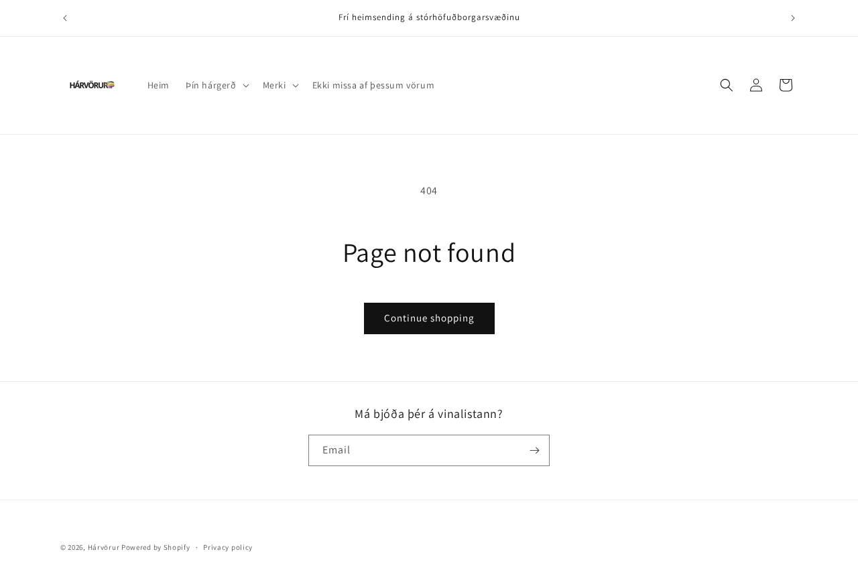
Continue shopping (429, 317)
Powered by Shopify (155, 547)
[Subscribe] (534, 450)
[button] (216, 85)
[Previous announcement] (65, 18)
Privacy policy (228, 547)
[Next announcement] (793, 18)
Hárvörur (104, 547)
